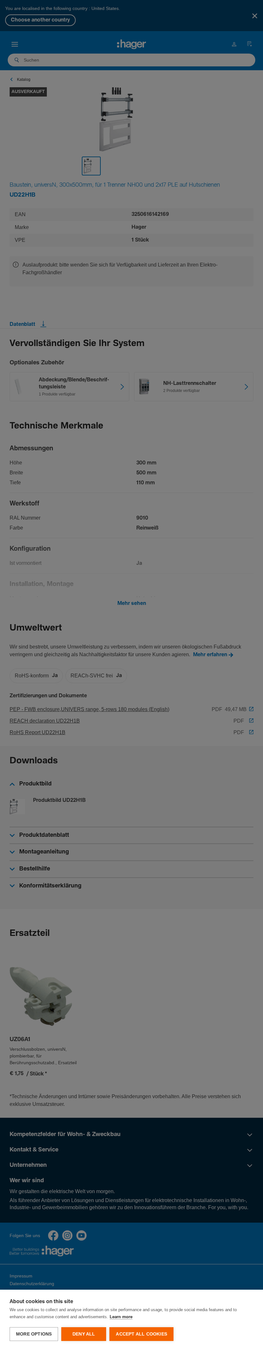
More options (34, 1334)
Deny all (83, 1334)
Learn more (121, 1317)
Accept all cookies (141, 1334)
